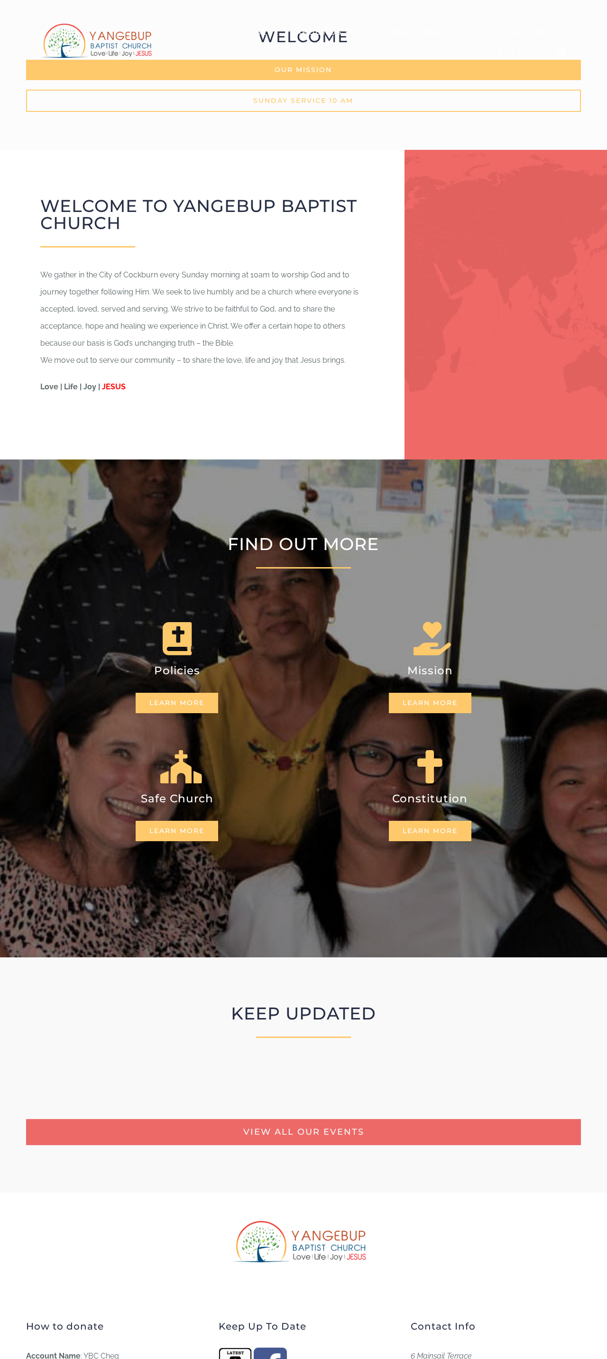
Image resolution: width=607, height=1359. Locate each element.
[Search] (562, 50)
